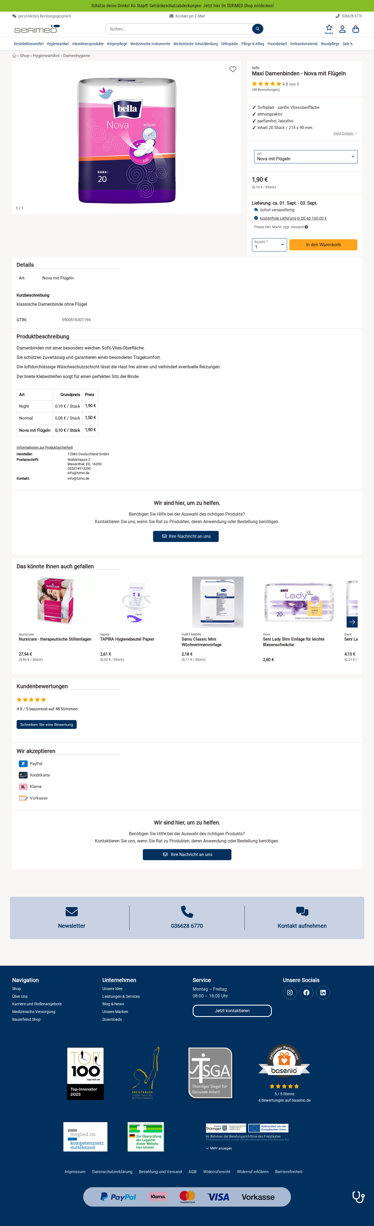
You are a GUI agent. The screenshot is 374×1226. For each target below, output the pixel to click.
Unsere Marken (115, 1011)
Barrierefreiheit (289, 1172)
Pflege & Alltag (252, 44)
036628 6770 (351, 16)
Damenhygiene (76, 55)
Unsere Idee (112, 988)
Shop (24, 55)
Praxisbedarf (277, 44)
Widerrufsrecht (216, 1172)
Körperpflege (117, 44)
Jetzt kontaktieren (232, 1010)
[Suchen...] (257, 29)
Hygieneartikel (58, 44)
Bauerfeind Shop (26, 1019)
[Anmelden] (342, 29)
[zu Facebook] (306, 992)
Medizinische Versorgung (33, 1011)
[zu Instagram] (290, 992)
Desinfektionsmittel (28, 44)
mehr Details (343, 133)
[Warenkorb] (355, 29)
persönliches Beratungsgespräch (44, 16)
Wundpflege (330, 44)
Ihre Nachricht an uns (190, 536)
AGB (193, 1172)
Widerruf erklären (253, 1172)
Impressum (75, 1172)
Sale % (348, 44)
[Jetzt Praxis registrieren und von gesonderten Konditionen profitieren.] (358, 1197)
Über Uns (20, 996)
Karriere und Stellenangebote (37, 1004)
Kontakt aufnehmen (302, 925)
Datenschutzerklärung (112, 1172)
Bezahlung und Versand (160, 1172)
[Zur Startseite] (37, 29)
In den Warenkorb (323, 244)
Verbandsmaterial (304, 44)
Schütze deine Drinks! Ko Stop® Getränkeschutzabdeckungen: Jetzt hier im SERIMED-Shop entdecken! (182, 5)
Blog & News (113, 1004)
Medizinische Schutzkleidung (196, 44)
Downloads (112, 1019)
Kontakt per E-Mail (190, 16)
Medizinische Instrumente (150, 44)
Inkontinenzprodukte (88, 44)
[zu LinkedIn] (323, 992)
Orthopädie (229, 44)
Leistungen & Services (121, 996)
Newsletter (71, 925)
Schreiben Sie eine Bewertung (46, 724)
